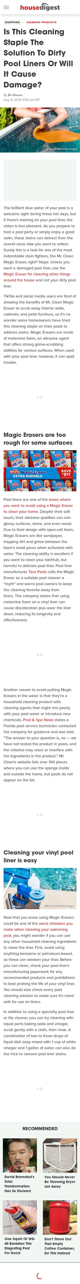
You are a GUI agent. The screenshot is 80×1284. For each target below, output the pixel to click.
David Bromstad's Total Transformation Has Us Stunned (19, 1184)
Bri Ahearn (15, 95)
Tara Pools (37, 572)
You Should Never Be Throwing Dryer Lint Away (59, 1182)
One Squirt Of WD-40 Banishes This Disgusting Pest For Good (19, 1246)
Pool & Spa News (38, 720)
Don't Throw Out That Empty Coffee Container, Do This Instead (59, 1246)
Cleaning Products (41, 22)
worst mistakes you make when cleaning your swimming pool (38, 929)
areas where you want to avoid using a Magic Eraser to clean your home (38, 505)
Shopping (12, 22)
